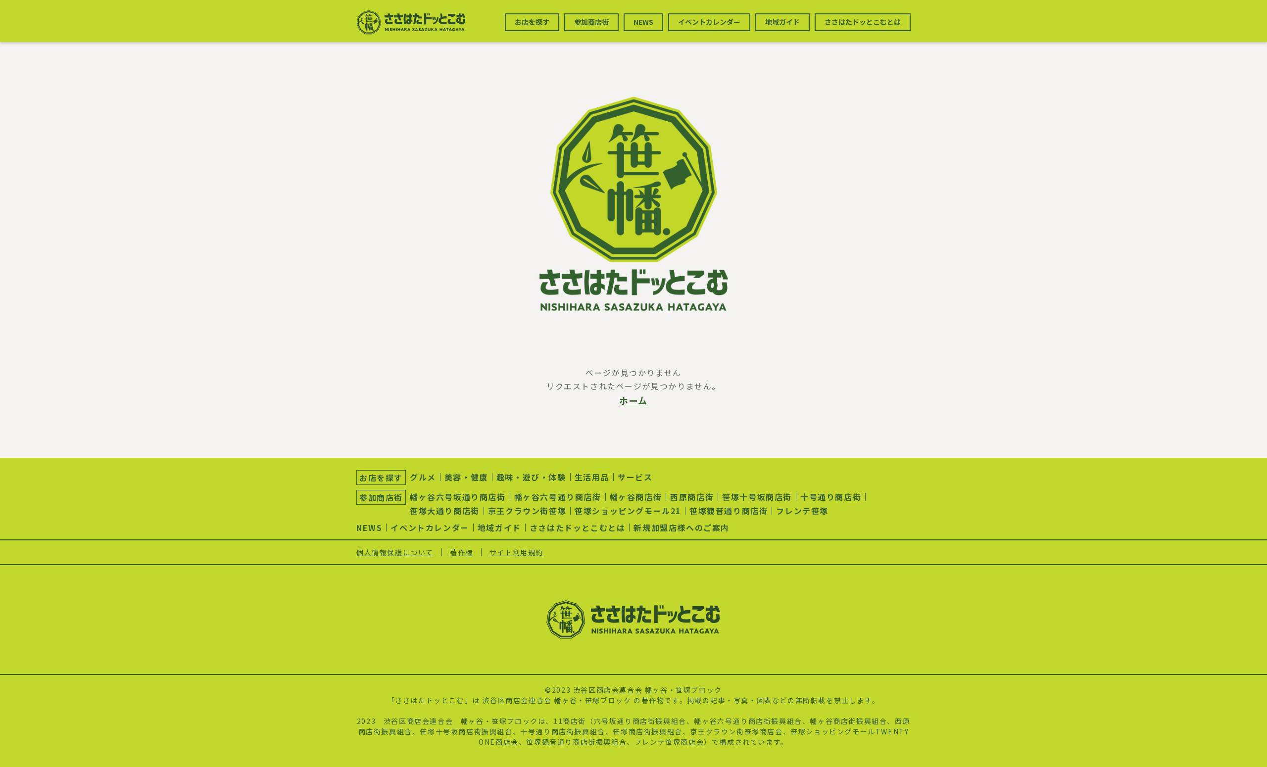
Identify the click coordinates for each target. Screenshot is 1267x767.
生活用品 (592, 477)
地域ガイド (782, 22)
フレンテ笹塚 (802, 510)
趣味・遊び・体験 (531, 477)
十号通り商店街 (830, 496)
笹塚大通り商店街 (445, 510)
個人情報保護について (395, 552)
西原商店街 (692, 496)
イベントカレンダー (709, 22)
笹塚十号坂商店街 (757, 496)
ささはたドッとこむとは (863, 22)
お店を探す (532, 22)
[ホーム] (633, 204)
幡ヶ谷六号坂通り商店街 (458, 496)
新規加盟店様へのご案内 (682, 527)
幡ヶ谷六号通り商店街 (557, 496)
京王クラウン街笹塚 (527, 510)
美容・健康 (466, 477)
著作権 (461, 552)
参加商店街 (591, 22)
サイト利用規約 (516, 552)
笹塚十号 (435, 731)
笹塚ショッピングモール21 (628, 510)
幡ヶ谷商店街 (636, 496)
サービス (635, 477)
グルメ (423, 477)
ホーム (633, 400)
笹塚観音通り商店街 (728, 510)
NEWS (643, 22)
